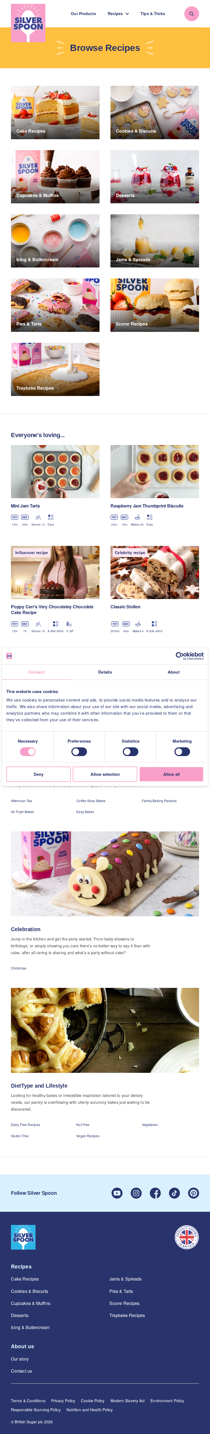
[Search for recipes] (191, 13)
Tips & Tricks (153, 13)
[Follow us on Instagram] (136, 1193)
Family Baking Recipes (159, 800)
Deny (38, 774)
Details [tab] (105, 672)
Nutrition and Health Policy (89, 1409)
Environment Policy (167, 1400)
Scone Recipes (124, 1303)
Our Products (83, 13)
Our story (20, 1359)
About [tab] (174, 672)
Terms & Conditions (28, 1400)
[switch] (79, 751)
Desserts (19, 1315)
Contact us (21, 1371)
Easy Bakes (85, 811)
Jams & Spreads (125, 1279)
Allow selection (105, 774)
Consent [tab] (36, 672)
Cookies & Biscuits (29, 1291)
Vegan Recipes (87, 1135)
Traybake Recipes (127, 1315)
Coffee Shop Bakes (91, 800)
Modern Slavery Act (127, 1400)
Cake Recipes (25, 1279)
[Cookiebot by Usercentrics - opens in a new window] (180, 656)
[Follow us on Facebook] (155, 1193)
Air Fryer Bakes (22, 811)
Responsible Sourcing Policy (36, 1409)
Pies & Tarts (121, 1291)
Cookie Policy (92, 1400)
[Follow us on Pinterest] (193, 1193)
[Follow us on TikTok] (174, 1193)
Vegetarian (150, 1124)
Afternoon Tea (21, 800)
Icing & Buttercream (30, 1327)
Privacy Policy (63, 1400)
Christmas (18, 968)
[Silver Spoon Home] (28, 23)
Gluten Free (20, 1135)
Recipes (115, 13)
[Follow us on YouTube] (117, 1193)
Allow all (171, 774)
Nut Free (82, 1124)
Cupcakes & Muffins (30, 1303)
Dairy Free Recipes (25, 1124)
